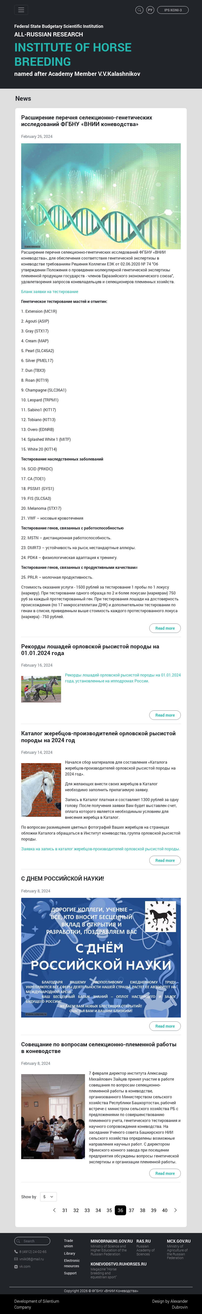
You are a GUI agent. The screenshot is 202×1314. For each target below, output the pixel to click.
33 (87, 1210)
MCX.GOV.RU (177, 1241)
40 (165, 1210)
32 (76, 1210)
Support (70, 1273)
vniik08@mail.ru (31, 1259)
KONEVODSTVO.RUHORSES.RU (109, 1263)
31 (65, 1210)
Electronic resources (72, 1263)
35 (109, 1210)
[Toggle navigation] (21, 10)
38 (142, 1210)
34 (98, 1210)
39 (153, 1210)
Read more (165, 628)
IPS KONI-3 (173, 10)
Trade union (68, 1243)
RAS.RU (143, 1241)
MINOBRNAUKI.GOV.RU (109, 1241)
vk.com (24, 1266)
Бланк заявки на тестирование (49, 291)
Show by (28, 1196)
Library (69, 1253)
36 (120, 1210)
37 (131, 1210)
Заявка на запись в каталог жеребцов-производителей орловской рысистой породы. (100, 848)
